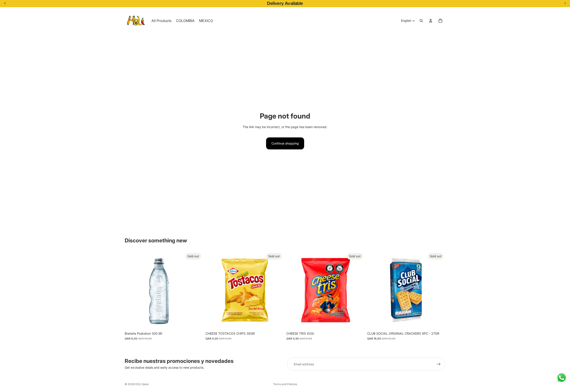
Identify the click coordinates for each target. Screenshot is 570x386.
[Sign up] (438, 364)
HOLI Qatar (142, 384)
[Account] (431, 21)
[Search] (421, 21)
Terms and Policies (285, 384)
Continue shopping (285, 143)
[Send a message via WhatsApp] (562, 378)
